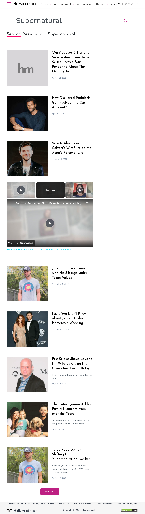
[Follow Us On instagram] (129, 4)
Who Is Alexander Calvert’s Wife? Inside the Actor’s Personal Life (71, 148)
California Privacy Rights (79, 504)
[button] (136, 4)
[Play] (80, 190)
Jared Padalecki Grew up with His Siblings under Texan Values (71, 273)
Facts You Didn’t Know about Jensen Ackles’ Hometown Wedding (69, 318)
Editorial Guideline (56, 504)
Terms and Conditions (19, 504)
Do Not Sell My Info (127, 504)
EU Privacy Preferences (105, 504)
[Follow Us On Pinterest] (132, 4)
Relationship (84, 3)
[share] (87, 202)
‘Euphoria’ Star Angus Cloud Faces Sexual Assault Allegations (49, 203)
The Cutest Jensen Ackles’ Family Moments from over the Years (71, 409)
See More (50, 491)
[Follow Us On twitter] (126, 4)
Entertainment (62, 3)
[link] (11, 203)
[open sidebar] (9, 4)
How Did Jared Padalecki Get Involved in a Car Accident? (71, 102)
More (113, 3)
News (44, 3)
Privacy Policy (38, 504)
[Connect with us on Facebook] (122, 4)
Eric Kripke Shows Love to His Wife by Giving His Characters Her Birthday (72, 363)
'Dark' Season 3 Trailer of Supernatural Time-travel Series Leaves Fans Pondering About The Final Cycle (71, 62)
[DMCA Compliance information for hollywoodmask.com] (129, 510)
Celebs (100, 3)
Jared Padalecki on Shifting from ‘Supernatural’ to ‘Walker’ (71, 454)
